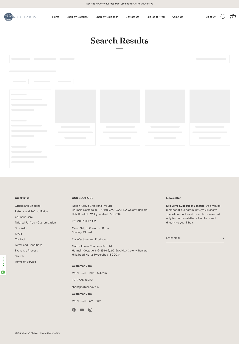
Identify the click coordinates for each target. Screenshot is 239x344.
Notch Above (30, 333)
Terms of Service (25, 261)
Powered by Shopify (49, 333)
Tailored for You (155, 16)
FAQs (18, 233)
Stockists (21, 228)
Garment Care (24, 217)
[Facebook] (74, 309)
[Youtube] (82, 309)
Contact (20, 239)
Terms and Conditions (28, 245)
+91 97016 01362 (82, 280)
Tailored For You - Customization (35, 222)
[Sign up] (222, 238)
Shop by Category (78, 16)
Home (55, 16)
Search (19, 256)
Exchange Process (26, 250)
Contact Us (132, 16)
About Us (177, 16)
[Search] (223, 17)
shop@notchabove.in (85, 287)
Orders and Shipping (28, 205)
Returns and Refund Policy (31, 211)
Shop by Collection (107, 16)
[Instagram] (90, 309)
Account (211, 16)
